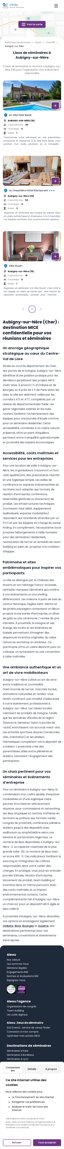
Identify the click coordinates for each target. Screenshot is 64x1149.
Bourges (28, 926)
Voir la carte (34, 24)
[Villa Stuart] (32, 267)
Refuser (17, 1142)
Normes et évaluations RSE (22, 976)
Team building (15, 1010)
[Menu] (56, 5)
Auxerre (43, 926)
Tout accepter (47, 1142)
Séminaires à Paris (17, 1050)
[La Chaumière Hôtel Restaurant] (32, 192)
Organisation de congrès (21, 1006)
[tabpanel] (32, 1103)
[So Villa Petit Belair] (32, 116)
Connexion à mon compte (23, 1031)
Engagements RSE (17, 972)
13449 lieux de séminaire (17, 42)
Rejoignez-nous (16, 980)
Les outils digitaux (17, 1014)
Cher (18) (50, 42)
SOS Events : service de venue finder (28, 1027)
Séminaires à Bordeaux (20, 1055)
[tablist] (32, 1069)
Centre (37, 42)
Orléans (8, 926)
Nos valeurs (13, 959)
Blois (18, 926)
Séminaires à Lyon (17, 1059)
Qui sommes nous (18, 964)
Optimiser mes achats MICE (23, 1035)
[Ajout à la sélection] (55, 105)
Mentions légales (17, 968)
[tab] (13, 1069)
